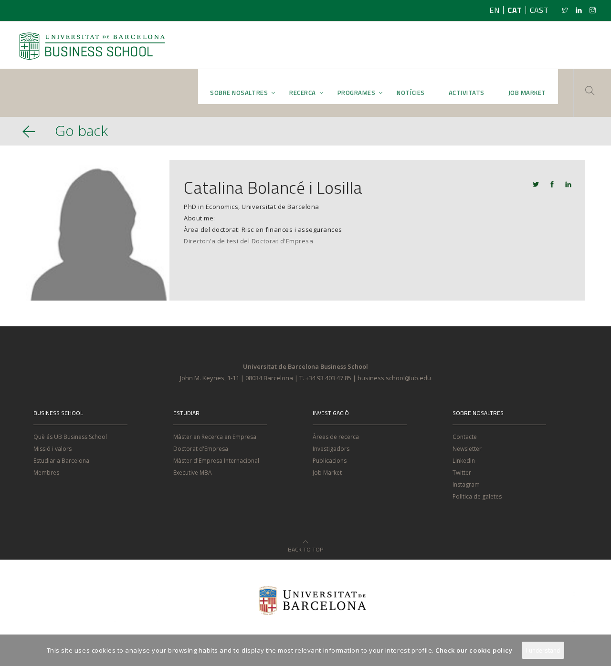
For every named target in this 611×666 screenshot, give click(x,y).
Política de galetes (477, 496)
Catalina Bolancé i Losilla (273, 187)
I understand (543, 650)
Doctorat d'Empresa (200, 449)
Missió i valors (52, 449)
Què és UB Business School (70, 437)
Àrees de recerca (336, 437)
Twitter (462, 472)
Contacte (465, 437)
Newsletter (467, 449)
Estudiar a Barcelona (61, 461)
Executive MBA (192, 472)
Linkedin (464, 461)
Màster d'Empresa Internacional (216, 461)
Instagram (466, 484)
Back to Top (305, 546)
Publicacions (330, 461)
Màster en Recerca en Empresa (214, 437)
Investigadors (331, 449)
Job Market (327, 472)
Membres (46, 472)
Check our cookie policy (473, 650)
